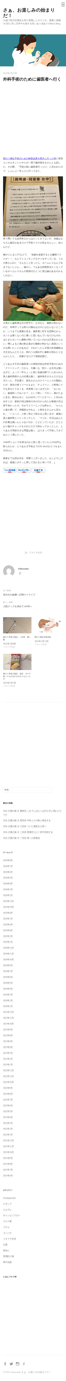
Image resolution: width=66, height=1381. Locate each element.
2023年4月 (8, 1047)
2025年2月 (8, 936)
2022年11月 (8, 1076)
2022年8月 (8, 1093)
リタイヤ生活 (35, 552)
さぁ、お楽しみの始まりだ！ (29, 12)
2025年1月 (8, 941)
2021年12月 (8, 1140)
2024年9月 (8, 965)
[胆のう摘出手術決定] (49, 625)
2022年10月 (8, 1081)
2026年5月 (8, 877)
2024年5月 (8, 982)
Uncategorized (9, 1197)
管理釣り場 (8, 1256)
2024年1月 (8, 1006)
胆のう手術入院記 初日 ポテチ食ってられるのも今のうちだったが (17, 676)
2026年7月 (8, 866)
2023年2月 (8, 1058)
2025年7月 (8, 918)
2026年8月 (8, 860)
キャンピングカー (11, 1215)
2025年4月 (8, 930)
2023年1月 (8, 1064)
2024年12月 (8, 947)
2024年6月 (8, 976)
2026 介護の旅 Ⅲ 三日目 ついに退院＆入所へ (24, 826)
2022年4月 (8, 1117)
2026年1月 (8, 895)
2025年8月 (8, 912)
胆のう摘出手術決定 (43, 637)
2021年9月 (8, 1157)
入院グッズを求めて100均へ (17, 606)
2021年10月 (8, 1152)
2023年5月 (8, 1041)
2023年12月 (8, 1011)
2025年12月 (8, 901)
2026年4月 (8, 883)
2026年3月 (8, 889)
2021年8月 (8, 1163)
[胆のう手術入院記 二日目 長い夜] (17, 625)
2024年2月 (8, 1000)
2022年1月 (8, 1134)
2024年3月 (8, 994)
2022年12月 (8, 1070)
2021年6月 (8, 1175)
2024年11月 (8, 953)
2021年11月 (8, 1146)
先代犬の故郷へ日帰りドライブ (19, 594)
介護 (5, 1244)
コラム (6, 1226)
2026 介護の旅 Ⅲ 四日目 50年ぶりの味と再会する (27, 820)
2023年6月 (8, 1035)
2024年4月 (8, 988)
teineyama (23, 568)
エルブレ (7, 1209)
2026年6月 (8, 871)
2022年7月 (8, 1099)
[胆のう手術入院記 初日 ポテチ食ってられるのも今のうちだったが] (17, 662)
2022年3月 (8, 1122)
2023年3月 (8, 1052)
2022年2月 (8, 1128)
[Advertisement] (33, 120)
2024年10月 (8, 959)
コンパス (7, 1232)
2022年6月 (8, 1105)
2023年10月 (8, 1023)
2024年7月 (8, 971)
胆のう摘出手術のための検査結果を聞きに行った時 (29, 158)
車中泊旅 (7, 1262)
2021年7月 (8, 1169)
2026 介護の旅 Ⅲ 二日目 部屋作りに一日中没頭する (28, 832)
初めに (6, 1250)
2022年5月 (8, 1111)
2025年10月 (8, 906)
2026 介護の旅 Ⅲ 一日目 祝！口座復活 (21, 837)
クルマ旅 (7, 1221)
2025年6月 (8, 924)
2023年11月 (8, 1017)
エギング (7, 1203)
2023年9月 (8, 1029)
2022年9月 (8, 1087)
